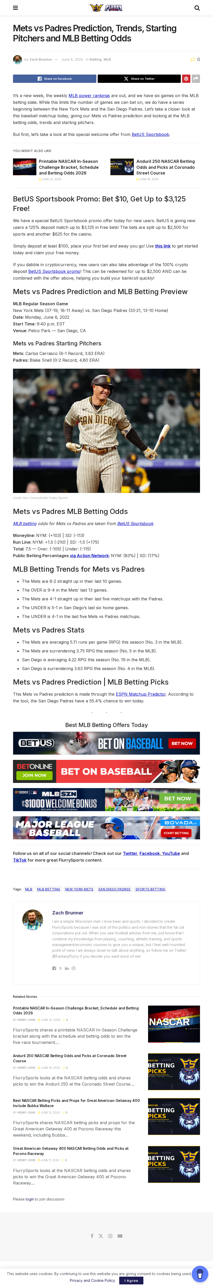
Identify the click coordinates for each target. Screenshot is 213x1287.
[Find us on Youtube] (120, 1236)
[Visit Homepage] (106, 8)
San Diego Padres (114, 889)
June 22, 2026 (51, 179)
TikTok (19, 860)
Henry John (26, 1019)
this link (163, 246)
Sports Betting (150, 889)
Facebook (149, 853)
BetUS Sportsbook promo (54, 271)
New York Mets (79, 889)
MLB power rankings (89, 95)
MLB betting (24, 523)
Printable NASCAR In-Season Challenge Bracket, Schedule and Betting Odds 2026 (69, 167)
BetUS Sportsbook (150, 134)
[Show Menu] (15, 8)
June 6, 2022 (72, 59)
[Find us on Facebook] (92, 1236)
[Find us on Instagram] (110, 1236)
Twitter (130, 853)
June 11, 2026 (49, 1160)
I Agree (131, 1280)
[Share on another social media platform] (196, 79)
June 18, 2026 (148, 179)
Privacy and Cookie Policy (92, 1280)
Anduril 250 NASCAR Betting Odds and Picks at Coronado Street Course (165, 167)
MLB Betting (48, 889)
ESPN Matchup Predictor (141, 694)
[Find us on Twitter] (100, 1236)
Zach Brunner (40, 59)
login (30, 1199)
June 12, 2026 (50, 1112)
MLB (107, 59)
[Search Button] (197, 8)
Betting (96, 59)
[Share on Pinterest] (186, 79)
